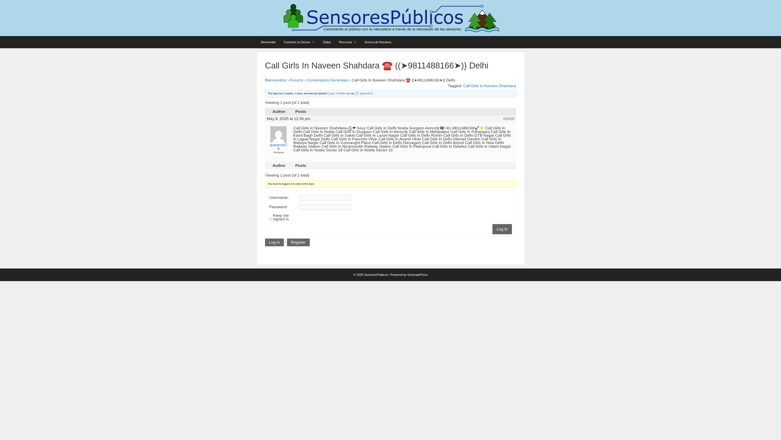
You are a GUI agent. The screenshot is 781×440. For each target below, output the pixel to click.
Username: (279, 197)
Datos (327, 42)
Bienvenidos (276, 80)
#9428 (508, 119)
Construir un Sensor (297, 42)
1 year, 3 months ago (339, 93)
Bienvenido (268, 42)
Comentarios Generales (327, 80)
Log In (502, 229)
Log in (274, 242)
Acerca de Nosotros (378, 42)
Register (298, 242)
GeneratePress (417, 274)
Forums (296, 80)
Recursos (345, 42)
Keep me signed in (281, 217)
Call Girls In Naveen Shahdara (489, 86)
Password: (278, 207)
